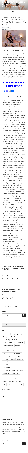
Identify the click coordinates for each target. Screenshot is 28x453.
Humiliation (12, 356)
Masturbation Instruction (9, 376)
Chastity (20, 337)
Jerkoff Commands (19, 362)
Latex (21, 370)
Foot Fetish (6, 351)
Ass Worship (6, 334)
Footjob (13, 351)
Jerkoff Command (8, 362)
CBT (11, 337)
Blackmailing (16, 268)
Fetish (13, 348)
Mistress (18, 381)
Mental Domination (8, 378)
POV (4, 384)
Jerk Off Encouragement (9, 365)
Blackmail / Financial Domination (15, 266)
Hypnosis (5, 359)
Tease (15, 384)
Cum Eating (14, 339)
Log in (3, 396)
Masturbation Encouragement (11, 373)
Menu (14, 11)
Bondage (5, 337)
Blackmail (7, 268)
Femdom (17, 345)
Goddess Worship (17, 353)
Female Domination (8, 345)
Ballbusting (15, 334)
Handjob (5, 356)
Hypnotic (12, 359)
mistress (18, 17)
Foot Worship (6, 353)
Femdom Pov (6, 348)
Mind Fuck (11, 381)
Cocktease (6, 339)
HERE (16, 306)
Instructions (20, 359)
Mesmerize (18, 378)
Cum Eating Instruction (9, 342)
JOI (17, 370)
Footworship (20, 351)
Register (4, 393)
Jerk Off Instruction (8, 367)
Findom (9, 269)
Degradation (20, 342)
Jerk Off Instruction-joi (9, 370)
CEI (15, 337)
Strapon (9, 384)
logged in (11, 278)
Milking (5, 381)
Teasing (21, 384)
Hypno (19, 356)
